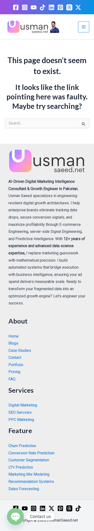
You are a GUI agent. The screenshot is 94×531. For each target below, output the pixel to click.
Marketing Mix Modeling (28, 474)
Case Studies (19, 350)
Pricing (14, 371)
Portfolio (15, 364)
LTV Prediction (20, 467)
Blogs (13, 343)
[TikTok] (43, 7)
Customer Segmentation (28, 460)
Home (13, 336)
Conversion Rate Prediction (31, 453)
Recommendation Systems (31, 481)
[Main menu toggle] (83, 26)
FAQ (11, 379)
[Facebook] (16, 7)
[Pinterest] (60, 7)
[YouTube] (34, 7)
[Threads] (69, 7)
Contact (14, 357)
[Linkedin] (51, 7)
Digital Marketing (22, 405)
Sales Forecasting (23, 489)
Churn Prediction (22, 445)
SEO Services (20, 412)
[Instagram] (25, 7)
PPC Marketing (21, 419)
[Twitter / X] (78, 7)
